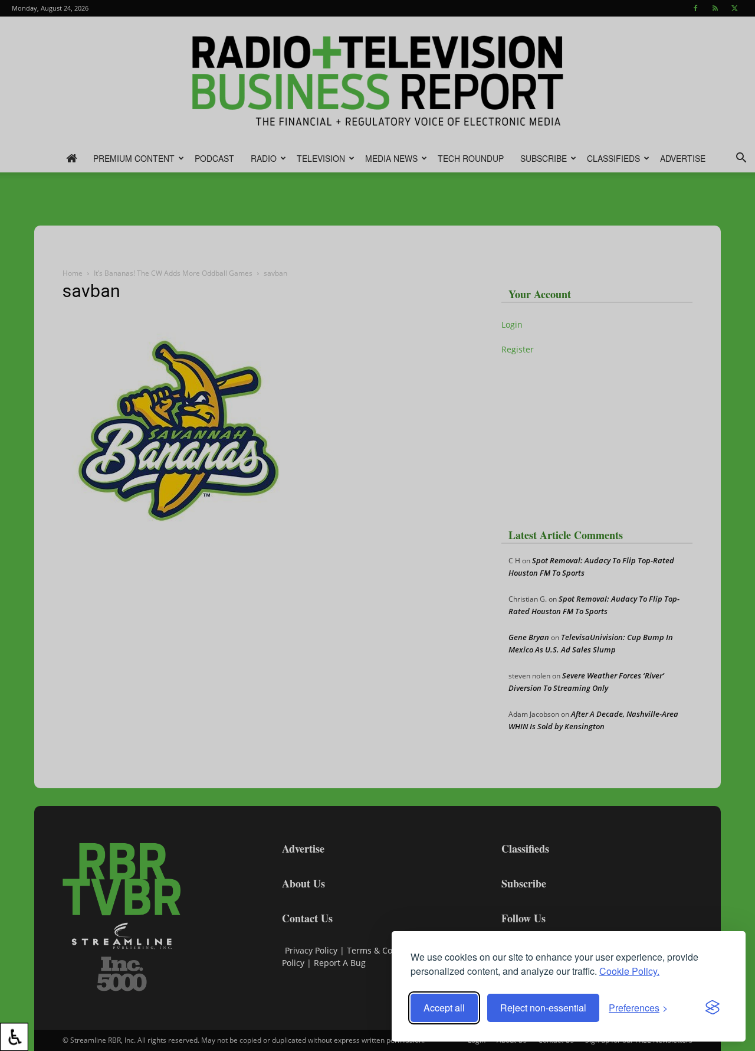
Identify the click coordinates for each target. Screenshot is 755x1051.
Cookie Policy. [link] (629, 971)
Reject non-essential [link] (543, 1007)
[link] (14, 1037)
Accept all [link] (444, 1007)
